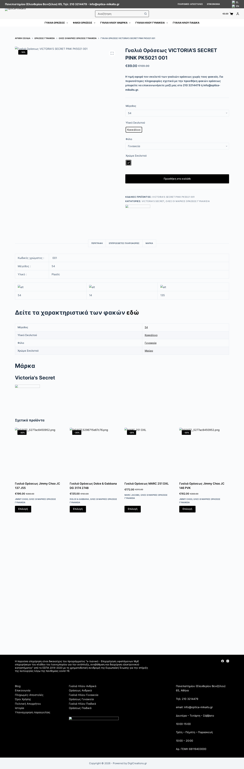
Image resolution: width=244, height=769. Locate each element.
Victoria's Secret (153, 201)
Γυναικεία (151, 342)
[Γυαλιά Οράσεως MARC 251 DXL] (149, 452)
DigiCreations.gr (137, 763)
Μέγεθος (131, 105)
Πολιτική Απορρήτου (28, 703)
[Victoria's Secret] (137, 217)
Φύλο (129, 139)
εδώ (132, 312)
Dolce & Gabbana (79, 499)
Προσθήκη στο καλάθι (177, 178)
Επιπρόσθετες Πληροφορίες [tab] (124, 243)
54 (146, 327)
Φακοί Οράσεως (82, 22)
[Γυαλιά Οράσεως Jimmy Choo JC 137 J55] (40, 452)
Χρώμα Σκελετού (136, 155)
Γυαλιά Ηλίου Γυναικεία (150, 22)
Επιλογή (23, 508)
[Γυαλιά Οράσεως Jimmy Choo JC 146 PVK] (204, 452)
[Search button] (145, 13)
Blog (18, 686)
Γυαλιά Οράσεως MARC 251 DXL (146, 483)
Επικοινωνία (213, 4)
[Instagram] (227, 661)
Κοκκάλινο (151, 335)
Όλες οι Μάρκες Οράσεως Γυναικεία (188, 201)
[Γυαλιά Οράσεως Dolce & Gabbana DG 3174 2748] (95, 452)
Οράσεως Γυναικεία (81, 699)
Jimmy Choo (21, 499)
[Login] (237, 13)
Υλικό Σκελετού (135, 122)
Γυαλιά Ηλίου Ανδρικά (113, 22)
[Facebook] (222, 661)
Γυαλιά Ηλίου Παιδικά (186, 22)
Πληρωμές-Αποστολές (190, 4)
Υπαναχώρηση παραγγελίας (32, 712)
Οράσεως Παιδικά (80, 708)
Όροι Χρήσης (23, 699)
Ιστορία (19, 708)
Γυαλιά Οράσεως (55, 22)
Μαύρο (149, 350)
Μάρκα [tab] (149, 243)
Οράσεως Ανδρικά (80, 690)
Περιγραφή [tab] (97, 243)
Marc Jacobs (131, 495)
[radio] (134, 129)
